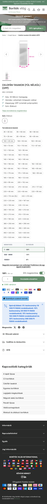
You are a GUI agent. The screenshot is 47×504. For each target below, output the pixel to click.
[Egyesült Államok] (31, 461)
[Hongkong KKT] (23, 463)
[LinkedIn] (25, 477)
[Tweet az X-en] (15, 327)
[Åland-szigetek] (4, 461)
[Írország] (36, 463)
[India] (31, 463)
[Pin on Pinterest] (23, 327)
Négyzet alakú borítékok (13, 398)
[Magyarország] (18, 466)
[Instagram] (22, 477)
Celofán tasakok (10, 383)
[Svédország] (16, 468)
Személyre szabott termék (17, 298)
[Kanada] (41, 463)
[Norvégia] (27, 466)
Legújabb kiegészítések (13, 393)
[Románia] (41, 466)
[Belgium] (18, 461)
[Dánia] (27, 461)
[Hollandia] (18, 463)
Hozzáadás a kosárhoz (28, 279)
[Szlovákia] (25, 468)
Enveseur (17, 498)
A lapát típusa (12, 35)
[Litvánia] (13, 466)
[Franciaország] (9, 463)
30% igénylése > (36, 28)
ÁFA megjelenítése (30, 273)
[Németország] (23, 466)
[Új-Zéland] (34, 468)
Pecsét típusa (8, 403)
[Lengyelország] (4, 466)
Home (4, 35)
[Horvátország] (27, 463)
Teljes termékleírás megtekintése (14, 111)
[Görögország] (13, 463)
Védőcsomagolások (11, 408)
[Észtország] (41, 461)
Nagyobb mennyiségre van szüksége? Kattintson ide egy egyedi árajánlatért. (23, 266)
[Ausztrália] (9, 461)
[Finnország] (4, 463)
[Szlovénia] (29, 468)
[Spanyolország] (11, 468)
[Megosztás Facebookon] (19, 327)
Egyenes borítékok (11, 388)
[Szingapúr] (20, 468)
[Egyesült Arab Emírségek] (36, 461)
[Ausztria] (13, 461)
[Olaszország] (31, 466)
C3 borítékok (8, 379)
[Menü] (43, 9)
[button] (38, 9)
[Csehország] (23, 461)
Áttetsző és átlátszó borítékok (15, 412)
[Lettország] (9, 466)
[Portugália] (36, 466)
